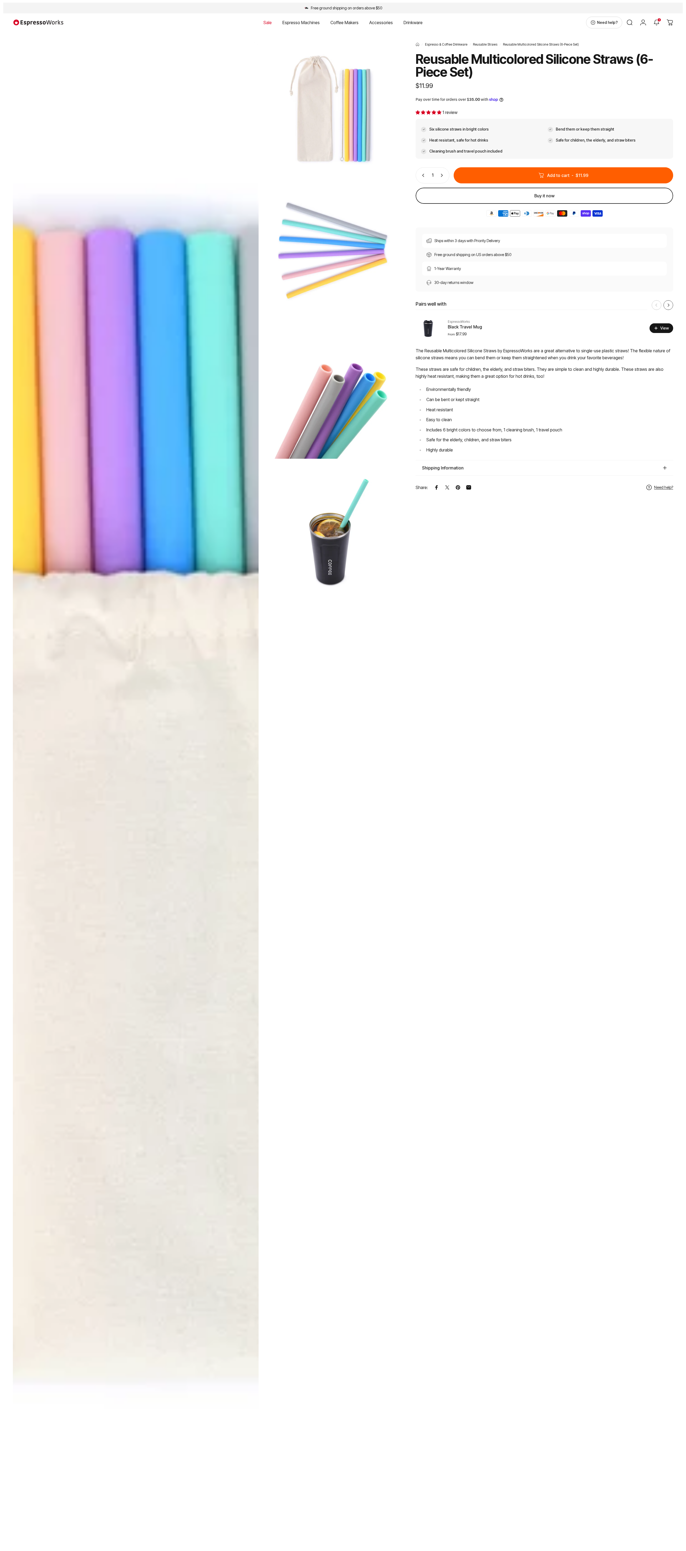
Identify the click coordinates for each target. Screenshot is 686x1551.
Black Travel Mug (465, 327)
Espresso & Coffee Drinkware (446, 44)
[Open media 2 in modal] (331, 109)
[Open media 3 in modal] (331, 250)
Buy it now (544, 195)
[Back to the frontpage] (417, 44)
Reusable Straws (485, 44)
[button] (429, 112)
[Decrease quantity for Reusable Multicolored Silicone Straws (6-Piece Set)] (422, 175)
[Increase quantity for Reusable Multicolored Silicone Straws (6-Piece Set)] (443, 175)
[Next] (668, 305)
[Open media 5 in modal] (331, 531)
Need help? (663, 487)
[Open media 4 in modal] (331, 391)
